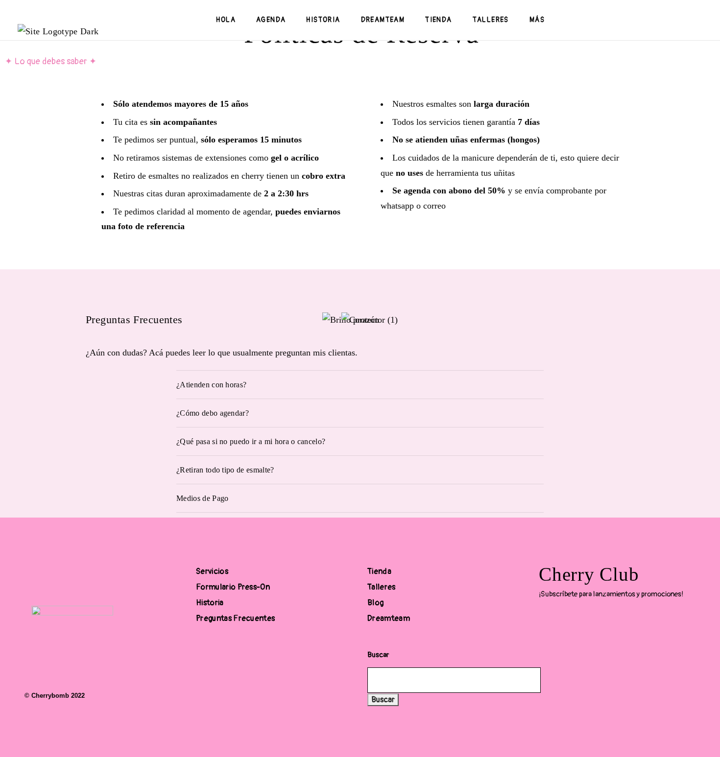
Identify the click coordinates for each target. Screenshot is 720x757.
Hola (226, 20)
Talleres (491, 20)
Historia (323, 20)
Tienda (438, 20)
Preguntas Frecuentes (235, 618)
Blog (375, 603)
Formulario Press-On (233, 587)
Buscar (378, 655)
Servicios (212, 571)
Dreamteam (383, 20)
